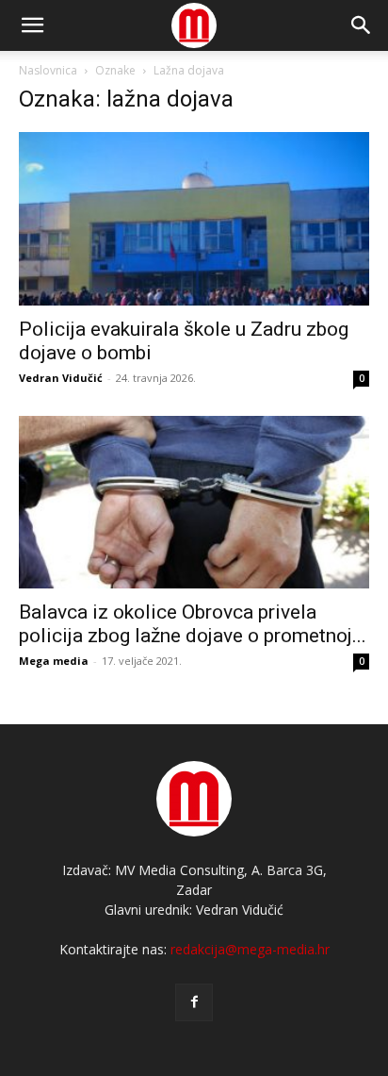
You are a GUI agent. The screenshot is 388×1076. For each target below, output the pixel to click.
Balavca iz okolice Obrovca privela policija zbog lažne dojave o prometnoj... (192, 624)
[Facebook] (194, 1002)
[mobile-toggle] (32, 25)
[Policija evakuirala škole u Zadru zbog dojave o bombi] (194, 219)
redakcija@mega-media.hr (250, 949)
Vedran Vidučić (61, 378)
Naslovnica (48, 70)
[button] (361, 25)
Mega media (54, 661)
